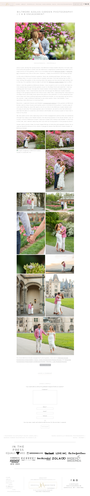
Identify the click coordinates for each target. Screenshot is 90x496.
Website (45, 416)
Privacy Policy (39, 491)
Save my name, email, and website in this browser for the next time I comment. (45, 422)
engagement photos (49, 103)
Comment (45, 389)
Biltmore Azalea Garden (56, 82)
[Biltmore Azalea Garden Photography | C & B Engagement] (45, 41)
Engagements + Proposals (45, 63)
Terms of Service (46, 491)
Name (45, 406)
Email (45, 411)
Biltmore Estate (60, 71)
